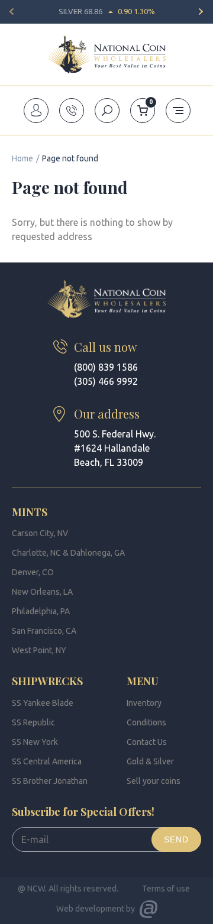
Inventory (144, 703)
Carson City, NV (40, 533)
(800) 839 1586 (106, 367)
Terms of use (166, 888)
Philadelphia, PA (41, 611)
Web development (90, 908)
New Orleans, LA (42, 591)
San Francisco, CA (44, 631)
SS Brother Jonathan (50, 781)
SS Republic (33, 722)
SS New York (35, 742)
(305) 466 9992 (106, 381)
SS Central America (47, 761)
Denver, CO (33, 572)
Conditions (146, 722)
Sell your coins (153, 781)
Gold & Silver (150, 761)
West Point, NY (39, 650)
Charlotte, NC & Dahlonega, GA (68, 552)
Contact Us (147, 742)
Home (22, 158)
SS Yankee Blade (42, 703)
